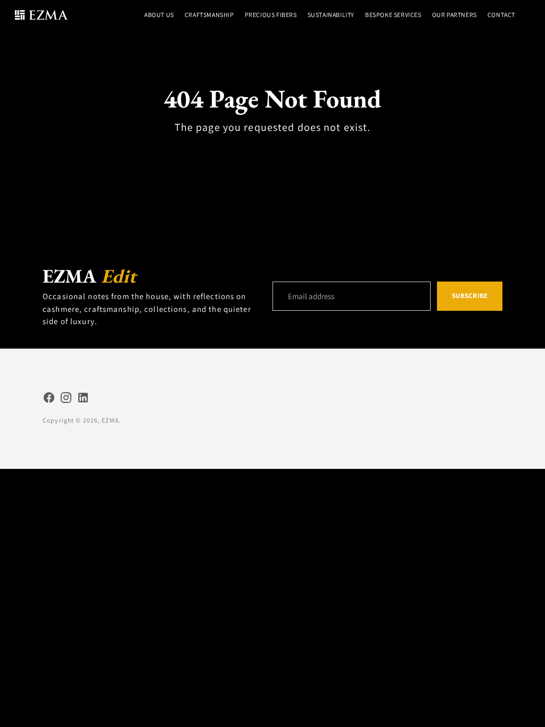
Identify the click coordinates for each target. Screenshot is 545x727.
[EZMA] (41, 15)
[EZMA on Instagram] (66, 399)
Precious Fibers (271, 15)
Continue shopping (272, 152)
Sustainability (331, 15)
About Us (159, 15)
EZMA (110, 420)
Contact (501, 15)
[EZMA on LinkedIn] (83, 399)
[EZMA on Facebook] (49, 399)
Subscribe (470, 295)
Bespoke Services (393, 15)
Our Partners (454, 15)
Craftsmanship (209, 15)
